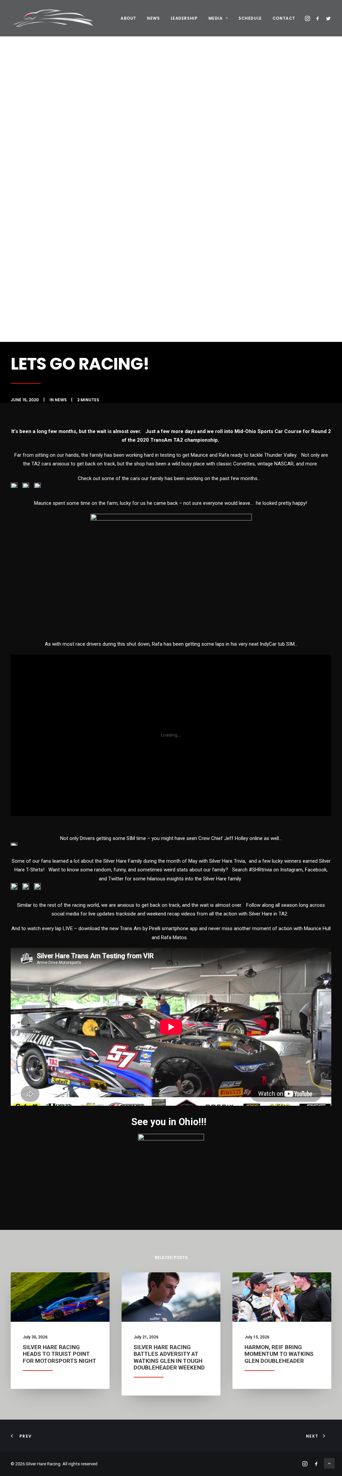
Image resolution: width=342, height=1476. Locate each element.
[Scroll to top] (329, 1463)
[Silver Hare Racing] (55, 18)
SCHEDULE (250, 18)
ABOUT (128, 18)
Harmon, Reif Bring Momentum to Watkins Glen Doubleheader (279, 1354)
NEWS (153, 18)
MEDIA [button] (215, 18)
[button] (308, 18)
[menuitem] (128, 18)
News (61, 400)
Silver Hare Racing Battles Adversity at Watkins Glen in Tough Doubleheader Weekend (169, 1357)
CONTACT (284, 18)
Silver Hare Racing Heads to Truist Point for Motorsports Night (59, 1354)
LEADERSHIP (184, 18)
